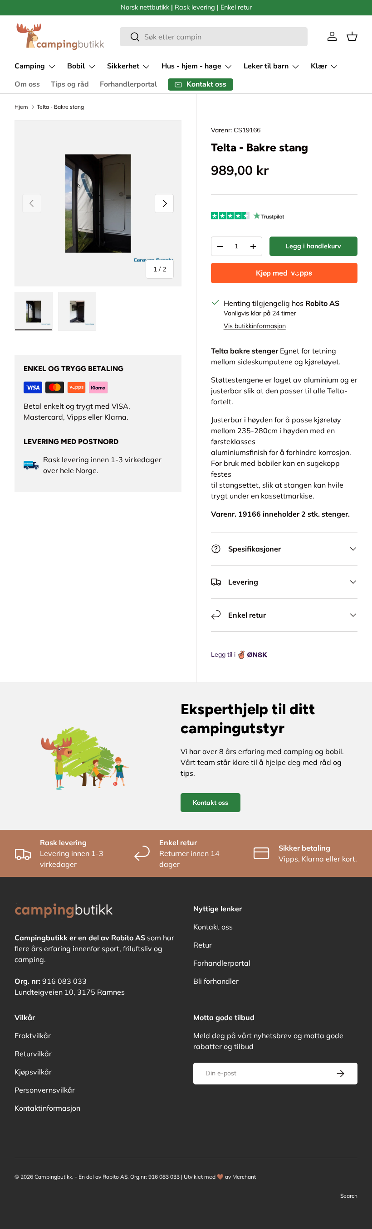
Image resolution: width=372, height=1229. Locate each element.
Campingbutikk (53, 1176)
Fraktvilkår (33, 1035)
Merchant (244, 1176)
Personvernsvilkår (45, 1089)
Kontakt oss (210, 802)
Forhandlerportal (128, 84)
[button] (352, 36)
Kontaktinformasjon (47, 1108)
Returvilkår (33, 1053)
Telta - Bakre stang (60, 106)
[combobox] (214, 36)
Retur (202, 944)
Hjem (21, 106)
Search (348, 1195)
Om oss (27, 84)
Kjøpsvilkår (33, 1071)
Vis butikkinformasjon (255, 326)
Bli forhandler (216, 981)
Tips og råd (70, 84)
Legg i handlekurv (313, 246)
